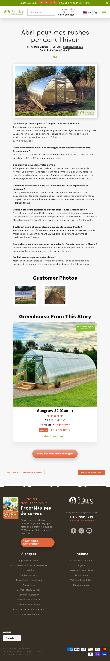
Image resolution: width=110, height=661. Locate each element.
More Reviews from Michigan (55, 453)
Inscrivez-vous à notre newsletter (28, 565)
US (89, 12)
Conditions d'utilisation (28, 604)
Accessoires (81, 575)
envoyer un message (83, 520)
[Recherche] (52, 12)
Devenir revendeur (28, 594)
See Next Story (89, 472)
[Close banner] (107, 3)
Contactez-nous (28, 575)
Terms (19, 651)
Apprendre (29, 585)
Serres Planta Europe (29, 589)
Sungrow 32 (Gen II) (59, 50)
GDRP (28, 651)
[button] (104, 12)
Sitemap (39, 651)
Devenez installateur (28, 599)
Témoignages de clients (29, 580)
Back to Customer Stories (27, 472)
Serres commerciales (81, 570)
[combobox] (41, 12)
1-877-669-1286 (66, 15)
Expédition (29, 570)
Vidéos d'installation (81, 580)
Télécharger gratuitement (31, 542)
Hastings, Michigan (73, 47)
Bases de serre (81, 585)
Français (10, 638)
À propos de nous (28, 560)
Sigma (81, 565)
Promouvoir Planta (28, 614)
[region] (55, 3)
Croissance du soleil (81, 560)
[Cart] (96, 12)
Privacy (10, 651)
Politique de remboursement (29, 609)
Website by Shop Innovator (19, 654)
